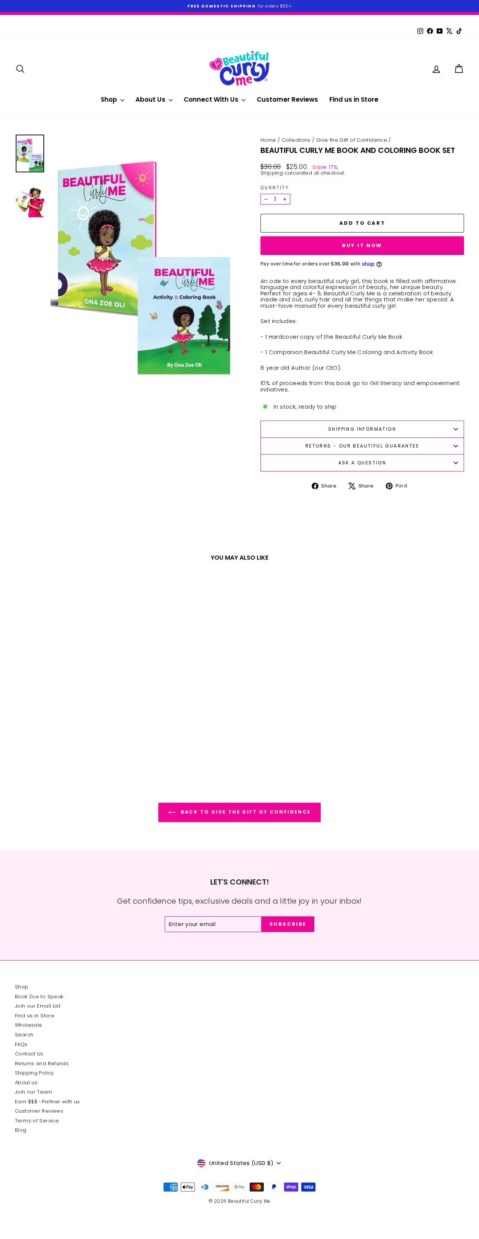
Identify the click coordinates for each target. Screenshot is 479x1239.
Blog (21, 1130)
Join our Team (33, 1091)
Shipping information (362, 429)
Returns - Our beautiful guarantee (362, 446)
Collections (296, 140)
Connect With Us (212, 99)
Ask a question (362, 462)
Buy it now (362, 245)
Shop (110, 99)
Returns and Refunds (41, 1063)
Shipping (271, 173)
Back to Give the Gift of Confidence (245, 812)
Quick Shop (68, 712)
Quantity (274, 187)
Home (268, 140)
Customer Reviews (287, 99)
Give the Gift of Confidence (351, 140)
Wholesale (28, 1025)
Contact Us (29, 1053)
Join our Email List (37, 1005)
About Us (151, 99)
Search (24, 1034)
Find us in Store (353, 99)
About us (26, 1082)
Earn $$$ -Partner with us (47, 1101)
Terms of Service (37, 1120)
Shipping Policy (34, 1072)
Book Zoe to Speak (39, 996)
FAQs (21, 1044)
